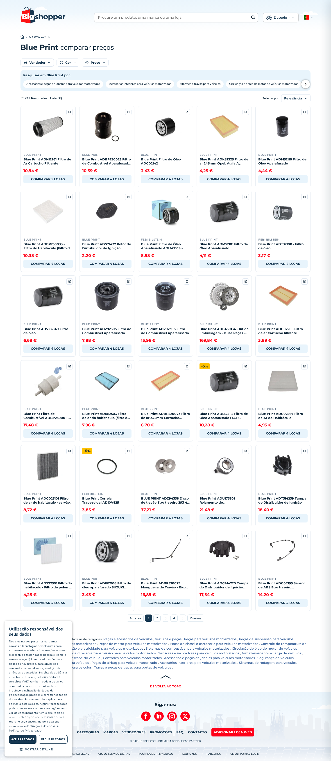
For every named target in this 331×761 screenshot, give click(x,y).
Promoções (161, 732)
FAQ (180, 732)
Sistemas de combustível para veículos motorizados (187, 648)
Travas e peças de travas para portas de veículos (132, 667)
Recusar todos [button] (53, 739)
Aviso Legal (80, 753)
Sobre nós (189, 753)
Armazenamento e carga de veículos (271, 653)
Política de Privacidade (156, 753)
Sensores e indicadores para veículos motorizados (198, 653)
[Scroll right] (305, 84)
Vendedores (133, 732)
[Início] (24, 37)
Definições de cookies (42, 726)
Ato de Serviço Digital (114, 753)
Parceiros (213, 753)
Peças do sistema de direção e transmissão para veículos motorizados (99, 653)
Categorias (88, 732)
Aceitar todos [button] (22, 739)
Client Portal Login (244, 753)
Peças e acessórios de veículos (127, 639)
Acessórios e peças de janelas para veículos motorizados (63, 84)
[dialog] (38, 688)
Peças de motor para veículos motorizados (133, 644)
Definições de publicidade (39, 717)
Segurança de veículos (275, 658)
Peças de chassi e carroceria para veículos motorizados (214, 644)
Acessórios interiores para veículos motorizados (140, 84)
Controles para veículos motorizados (132, 658)
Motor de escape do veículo (78, 658)
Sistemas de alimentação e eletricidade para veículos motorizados (89, 648)
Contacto (197, 732)
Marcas (110, 732)
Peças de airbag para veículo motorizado (124, 663)
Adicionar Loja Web (233, 732)
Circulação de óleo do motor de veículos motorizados (263, 84)
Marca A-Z (37, 37)
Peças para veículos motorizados (210, 639)
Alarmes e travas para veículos (200, 84)
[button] (307, 17)
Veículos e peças (168, 639)
